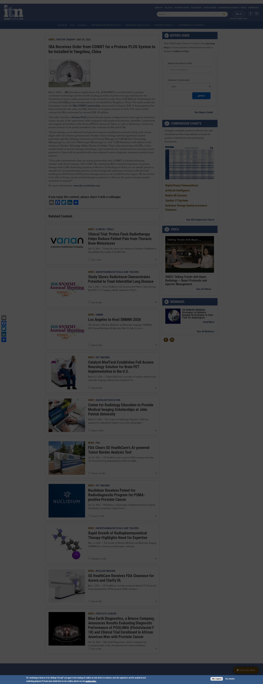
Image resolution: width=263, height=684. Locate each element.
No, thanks (230, 679)
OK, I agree (216, 679)
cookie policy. (90, 681)
